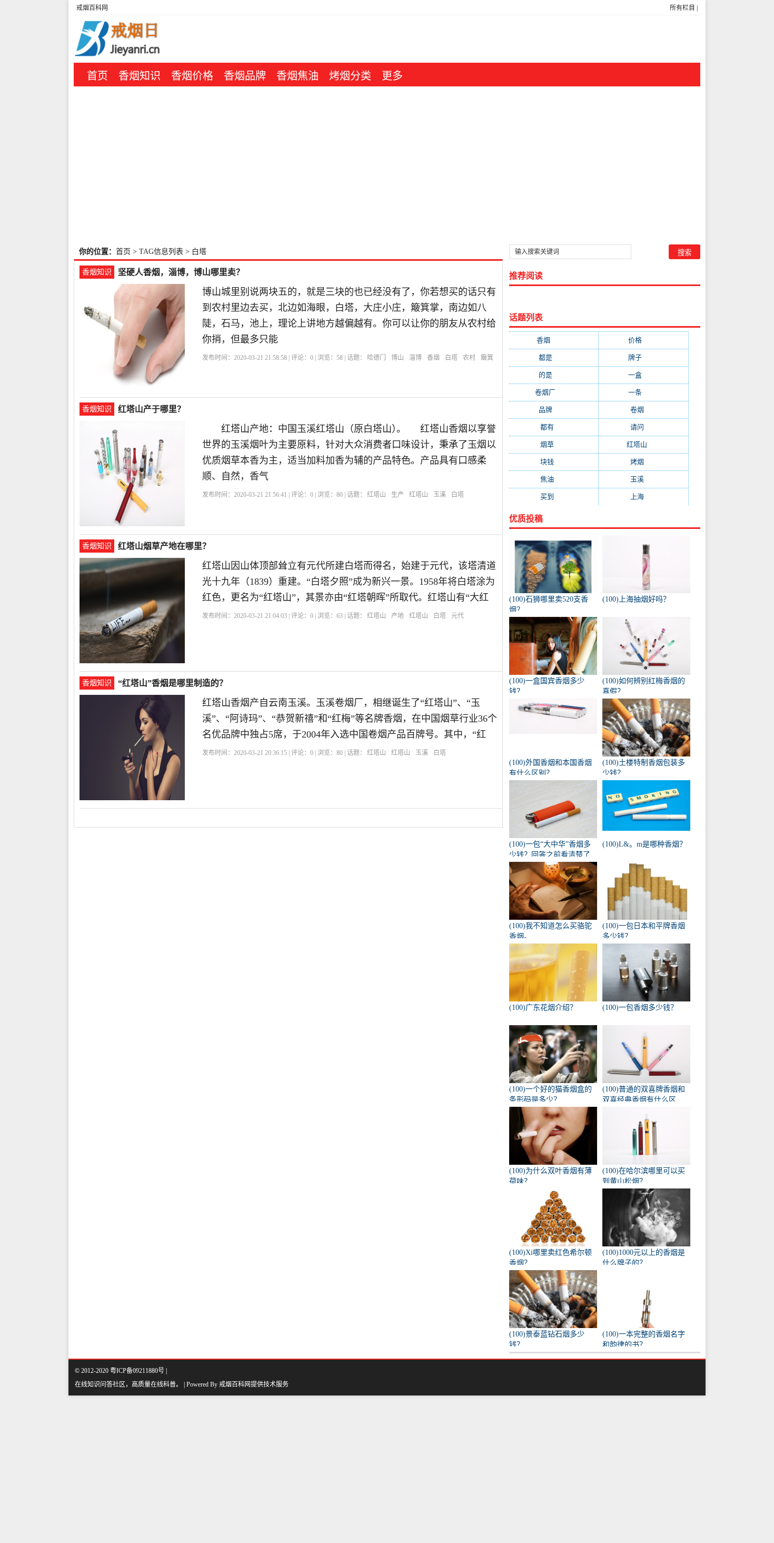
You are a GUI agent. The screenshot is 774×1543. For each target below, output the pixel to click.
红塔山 (376, 494)
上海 (643, 496)
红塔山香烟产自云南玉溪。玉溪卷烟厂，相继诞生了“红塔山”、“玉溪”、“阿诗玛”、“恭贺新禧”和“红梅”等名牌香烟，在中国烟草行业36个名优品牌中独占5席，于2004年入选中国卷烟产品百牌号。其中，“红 (349, 718)
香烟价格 (192, 76)
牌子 (643, 357)
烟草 (553, 444)
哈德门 (376, 357)
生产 (397, 494)
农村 (469, 357)
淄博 (415, 357)
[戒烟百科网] (140, 39)
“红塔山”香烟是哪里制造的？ (172, 683)
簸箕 (487, 357)
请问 (643, 427)
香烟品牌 (245, 76)
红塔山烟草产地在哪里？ (164, 546)
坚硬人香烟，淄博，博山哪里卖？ (181, 272)
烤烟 (643, 462)
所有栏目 (682, 8)
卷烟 (643, 410)
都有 (553, 427)
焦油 (553, 479)
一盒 (643, 375)
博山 (397, 357)
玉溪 (439, 494)
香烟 (433, 357)
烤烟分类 (350, 76)
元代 (457, 616)
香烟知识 (139, 76)
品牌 (554, 410)
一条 (643, 392)
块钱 (553, 462)
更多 (392, 76)
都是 (554, 357)
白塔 (451, 357)
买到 (553, 496)
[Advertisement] (387, 165)
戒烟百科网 (92, 8)
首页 (97, 76)
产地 (397, 616)
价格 (643, 340)
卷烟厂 (553, 392)
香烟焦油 (297, 76)
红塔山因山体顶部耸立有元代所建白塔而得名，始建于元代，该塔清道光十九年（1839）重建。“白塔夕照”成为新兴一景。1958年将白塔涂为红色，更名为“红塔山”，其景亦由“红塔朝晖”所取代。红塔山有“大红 (349, 582)
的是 (554, 375)
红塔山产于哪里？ (151, 409)
